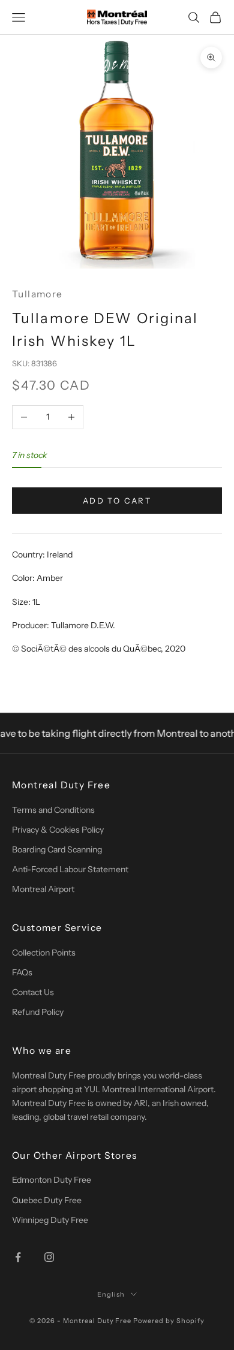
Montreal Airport (43, 889)
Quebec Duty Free (47, 1200)
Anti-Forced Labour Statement (70, 869)
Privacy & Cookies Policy (58, 829)
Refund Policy (38, 1012)
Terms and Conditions (53, 809)
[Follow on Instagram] (49, 1257)
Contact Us (33, 992)
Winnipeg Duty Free (50, 1220)
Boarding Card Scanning (57, 849)
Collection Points (44, 952)
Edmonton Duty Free (51, 1179)
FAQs (22, 972)
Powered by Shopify (169, 1320)
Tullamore (37, 294)
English (111, 1294)
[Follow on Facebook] (18, 1257)
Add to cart (117, 500)
